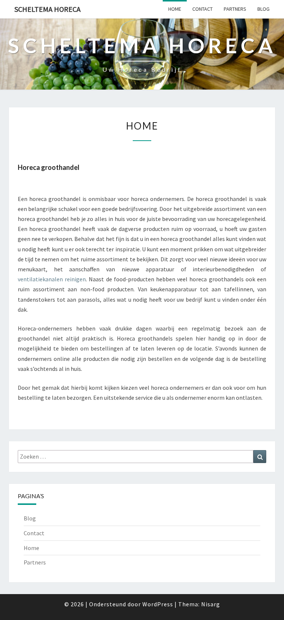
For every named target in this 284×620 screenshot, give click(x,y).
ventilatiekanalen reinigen (52, 279)
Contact (202, 9)
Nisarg (210, 604)
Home (174, 9)
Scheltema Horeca (47, 9)
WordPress (157, 604)
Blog (263, 9)
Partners (235, 9)
